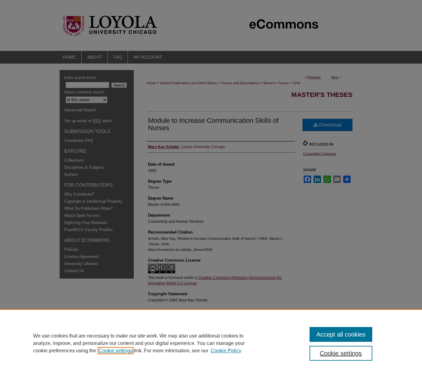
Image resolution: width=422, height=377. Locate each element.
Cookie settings (116, 350)
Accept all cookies (340, 334)
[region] (211, 343)
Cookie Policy (226, 350)
